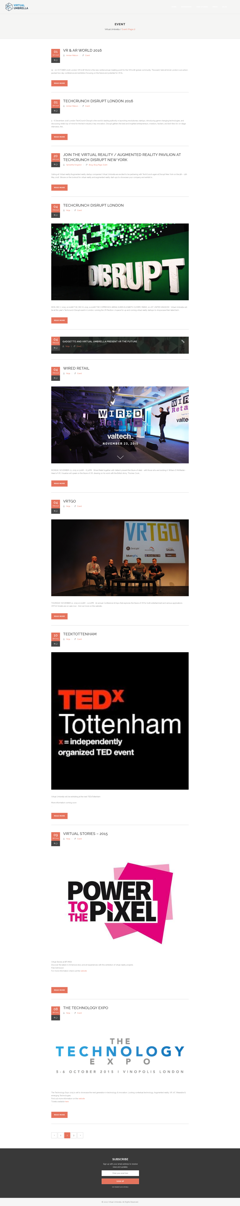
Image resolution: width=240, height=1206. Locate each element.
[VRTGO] (120, 557)
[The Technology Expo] (120, 1056)
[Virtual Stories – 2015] (120, 903)
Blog (91, 165)
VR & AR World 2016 (82, 50)
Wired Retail (76, 368)
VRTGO (69, 501)
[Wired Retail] (120, 424)
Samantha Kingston (74, 165)
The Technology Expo (85, 1008)
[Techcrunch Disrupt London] (120, 261)
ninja (68, 210)
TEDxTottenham (80, 634)
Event (87, 55)
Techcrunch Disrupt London (93, 205)
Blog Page (98, 165)
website (83, 971)
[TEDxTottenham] (120, 721)
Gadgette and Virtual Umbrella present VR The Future (99, 341)
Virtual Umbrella (112, 29)
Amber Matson (72, 55)
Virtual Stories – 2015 (85, 833)
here (67, 1102)
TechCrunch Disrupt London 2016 (98, 101)
